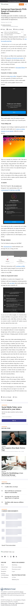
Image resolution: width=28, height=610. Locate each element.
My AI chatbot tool (16, 186)
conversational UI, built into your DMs (10, 190)
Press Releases (4, 577)
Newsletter (3, 571)
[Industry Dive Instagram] (10, 556)
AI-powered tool (8, 246)
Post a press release (10, 545)
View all (3, 545)
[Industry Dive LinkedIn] (2, 556)
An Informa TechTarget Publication (14, 1)
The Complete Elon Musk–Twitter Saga (13, 449)
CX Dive (14, 577)
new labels (12, 283)
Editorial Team (4, 567)
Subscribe (21, 4)
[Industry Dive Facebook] (5, 556)
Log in (13, 571)
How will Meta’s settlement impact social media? (13, 491)
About (2, 565)
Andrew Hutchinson (6, 25)
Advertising (14, 565)
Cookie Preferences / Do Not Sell (9, 605)
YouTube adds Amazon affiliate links (14, 503)
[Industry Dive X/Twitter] (7, 556)
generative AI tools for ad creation (15, 58)
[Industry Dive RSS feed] (16, 556)
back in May (13, 76)
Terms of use (11, 603)
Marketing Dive (15, 579)
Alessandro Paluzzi (20, 67)
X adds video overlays (11, 486)
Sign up (14, 420)
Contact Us (3, 569)
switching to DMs (20, 266)
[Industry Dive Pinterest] (13, 556)
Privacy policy (4, 603)
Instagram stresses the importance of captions (12, 497)
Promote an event (16, 569)
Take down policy (19, 603)
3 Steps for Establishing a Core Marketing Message (12, 474)
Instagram (9, 400)
